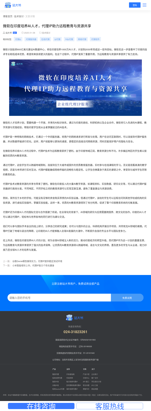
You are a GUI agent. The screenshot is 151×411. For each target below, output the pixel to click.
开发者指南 (70, 374)
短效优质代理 (57, 378)
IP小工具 (94, 385)
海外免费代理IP (72, 389)
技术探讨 (19, 16)
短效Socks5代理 (58, 389)
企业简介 (94, 374)
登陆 (135, 5)
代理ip (18, 39)
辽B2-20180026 (85, 346)
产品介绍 (86, 374)
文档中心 (86, 378)
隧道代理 (55, 374)
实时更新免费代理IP (73, 385)
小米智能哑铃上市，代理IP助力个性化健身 (33, 265)
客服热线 (109, 406)
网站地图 (94, 389)
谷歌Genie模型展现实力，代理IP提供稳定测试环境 (37, 261)
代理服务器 (31, 39)
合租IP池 (55, 385)
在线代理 (45, 39)
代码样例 (69, 378)
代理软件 (95, 39)
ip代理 (57, 39)
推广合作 (94, 378)
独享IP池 (55, 381)
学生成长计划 (96, 381)
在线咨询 (41, 406)
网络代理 (82, 39)
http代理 (69, 39)
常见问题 (86, 385)
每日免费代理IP (72, 381)
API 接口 (86, 381)
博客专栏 (86, 389)
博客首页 (7, 16)
